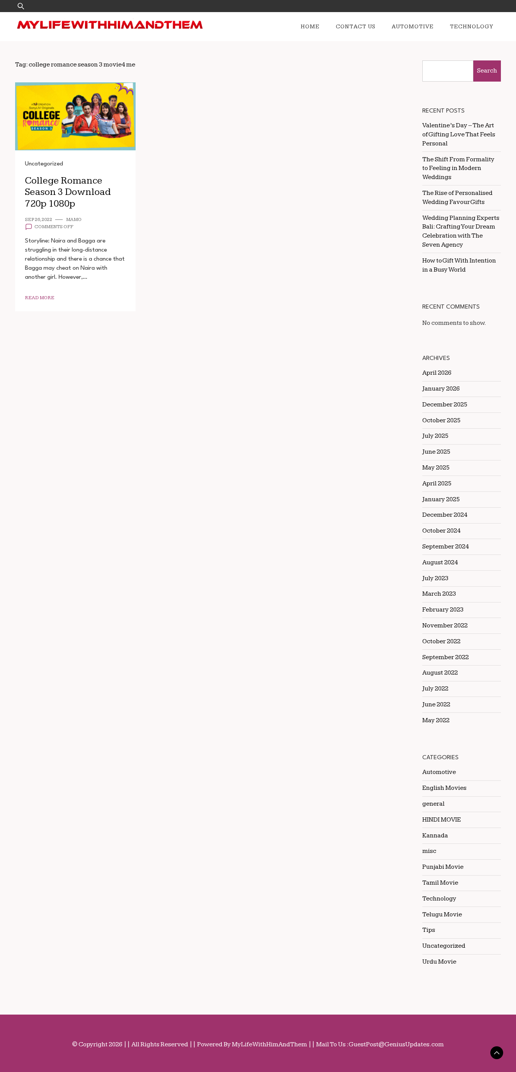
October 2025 (441, 420)
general (433, 804)
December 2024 (444, 515)
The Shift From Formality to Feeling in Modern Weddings (458, 168)
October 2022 (441, 641)
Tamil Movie (440, 883)
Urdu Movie (439, 961)
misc (429, 851)
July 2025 (435, 436)
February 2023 (442, 609)
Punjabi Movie (442, 867)
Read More (39, 298)
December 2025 (444, 404)
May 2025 (436, 467)
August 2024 (440, 562)
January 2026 (441, 388)
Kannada (435, 835)
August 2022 (440, 673)
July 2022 (435, 688)
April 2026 (436, 373)
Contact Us (355, 26)
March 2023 (439, 594)
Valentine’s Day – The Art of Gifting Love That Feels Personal (458, 134)
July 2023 (435, 578)
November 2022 (445, 625)
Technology (471, 26)
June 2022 (436, 704)
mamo (74, 219)
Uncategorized (44, 164)
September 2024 (445, 546)
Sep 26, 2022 (38, 219)
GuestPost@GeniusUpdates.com (396, 1044)
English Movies (444, 788)
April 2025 (436, 483)
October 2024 (441, 530)
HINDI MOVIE (441, 819)
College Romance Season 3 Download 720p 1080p (68, 192)
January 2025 (441, 499)
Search (487, 70)
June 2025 (436, 452)
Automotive (413, 26)
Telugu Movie (442, 914)
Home (310, 26)
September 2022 (445, 657)
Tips (428, 930)
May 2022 (436, 720)
